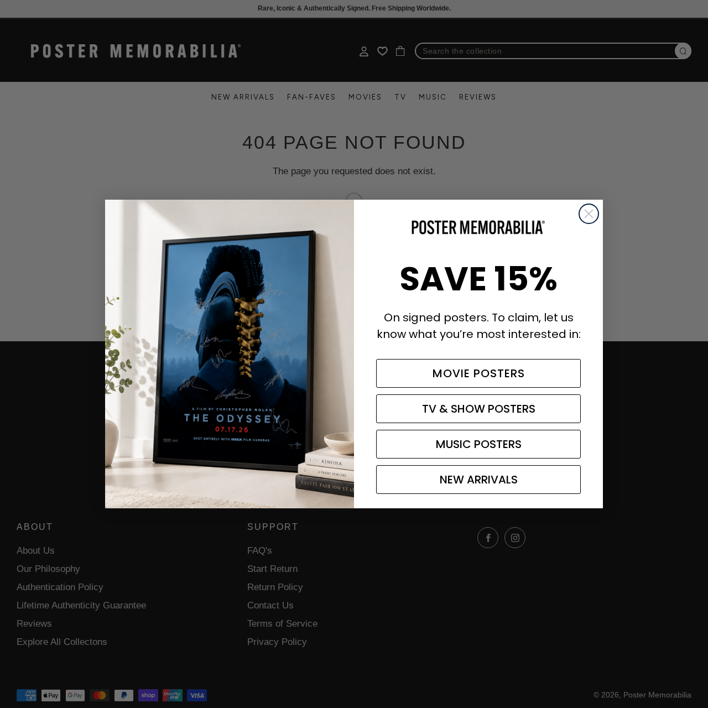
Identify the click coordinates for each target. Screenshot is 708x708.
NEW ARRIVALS (479, 479)
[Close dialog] (588, 213)
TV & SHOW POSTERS (478, 409)
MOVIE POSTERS (479, 373)
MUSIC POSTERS (479, 444)
